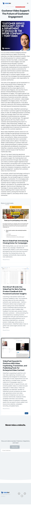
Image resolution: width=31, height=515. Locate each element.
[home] (13, 3)
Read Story (6, 259)
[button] (27, 3)
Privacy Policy (3, 494)
